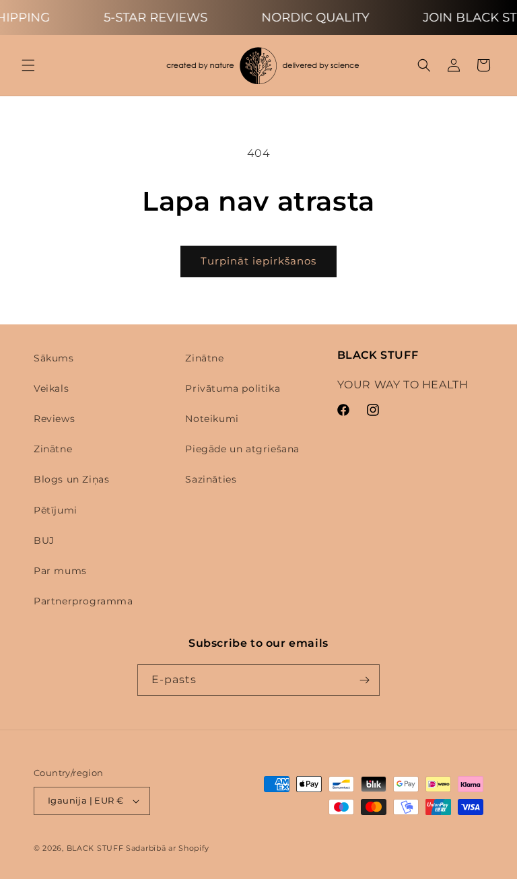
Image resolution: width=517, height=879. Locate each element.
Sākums (54, 358)
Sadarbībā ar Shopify (167, 848)
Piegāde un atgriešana (242, 449)
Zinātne (53, 449)
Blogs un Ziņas (71, 479)
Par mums (60, 571)
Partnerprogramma (83, 601)
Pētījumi (55, 510)
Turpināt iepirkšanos (258, 260)
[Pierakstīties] (364, 680)
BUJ (44, 540)
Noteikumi (211, 419)
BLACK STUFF (95, 848)
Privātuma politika (232, 388)
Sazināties (210, 479)
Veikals (51, 388)
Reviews (54, 419)
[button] (28, 65)
